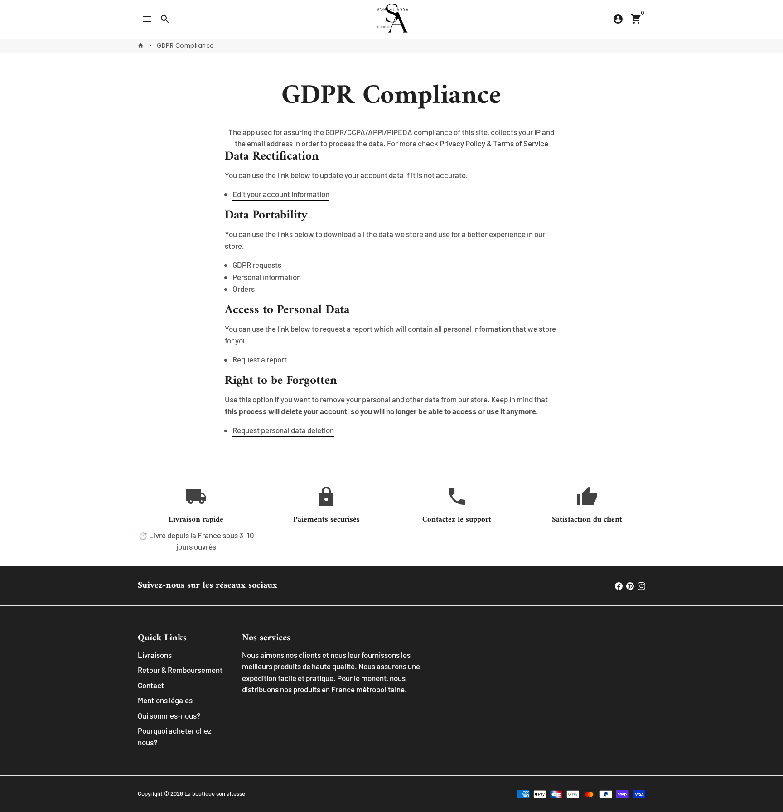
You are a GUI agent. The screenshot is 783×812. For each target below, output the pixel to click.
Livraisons (155, 654)
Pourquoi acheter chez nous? (175, 736)
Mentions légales (165, 700)
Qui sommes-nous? (169, 715)
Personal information (266, 276)
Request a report (259, 359)
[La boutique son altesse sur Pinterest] (630, 585)
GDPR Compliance (185, 45)
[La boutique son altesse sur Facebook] (619, 585)
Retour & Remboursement (180, 669)
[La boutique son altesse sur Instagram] (641, 585)
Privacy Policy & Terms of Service (494, 143)
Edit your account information (280, 193)
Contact (151, 685)
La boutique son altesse (214, 793)
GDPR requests (256, 264)
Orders (243, 288)
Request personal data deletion (283, 430)
